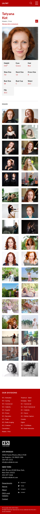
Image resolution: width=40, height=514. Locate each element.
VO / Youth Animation (27, 428)
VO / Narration (6, 416)
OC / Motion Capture (27, 416)
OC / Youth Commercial (28, 407)
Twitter (22, 486)
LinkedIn (23, 492)
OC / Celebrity (25, 410)
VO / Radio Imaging (8, 422)
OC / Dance (24, 413)
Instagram (23, 489)
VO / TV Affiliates (26, 425)
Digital (23, 422)
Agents (4, 486)
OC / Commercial (26, 404)
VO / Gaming (6, 401)
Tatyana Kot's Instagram (10, 24)
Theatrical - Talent (26, 398)
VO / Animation (6, 398)
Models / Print (6, 431)
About (4, 490)
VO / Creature (6, 425)
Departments (7, 483)
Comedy (23, 419)
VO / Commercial (7, 404)
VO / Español (6, 410)
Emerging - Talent (26, 401)
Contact (5, 499)
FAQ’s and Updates (6, 494)
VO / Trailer (5, 419)
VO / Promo (5, 413)
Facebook (23, 482)
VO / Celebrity (6, 407)
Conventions (6, 428)
